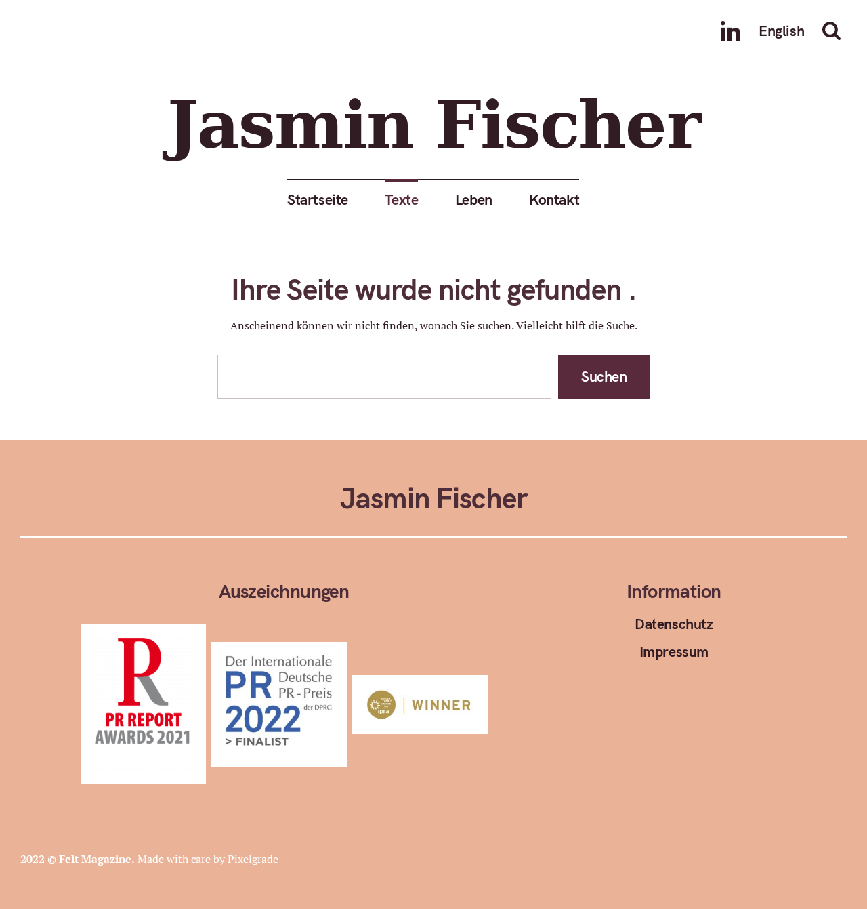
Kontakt (554, 199)
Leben (473, 199)
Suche (834, 31)
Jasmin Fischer (433, 126)
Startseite (317, 199)
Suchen (604, 376)
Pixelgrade (253, 858)
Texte (402, 199)
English (781, 30)
